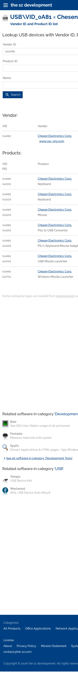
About (7, 646)
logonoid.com (65, 296)
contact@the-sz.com (17, 652)
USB (59, 468)
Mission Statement (53, 646)
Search (12, 95)
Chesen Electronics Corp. (55, 136)
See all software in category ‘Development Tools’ (37, 458)
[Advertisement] (39, 355)
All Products (11, 628)
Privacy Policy (26, 646)
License (8, 640)
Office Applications (38, 628)
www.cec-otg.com (51, 141)
